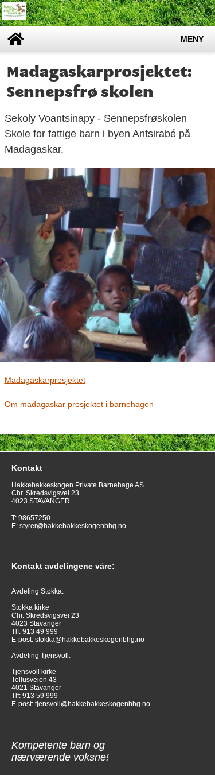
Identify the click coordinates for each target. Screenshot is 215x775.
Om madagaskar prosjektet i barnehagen (79, 404)
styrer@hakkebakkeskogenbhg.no (72, 526)
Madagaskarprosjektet (45, 380)
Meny (192, 39)
